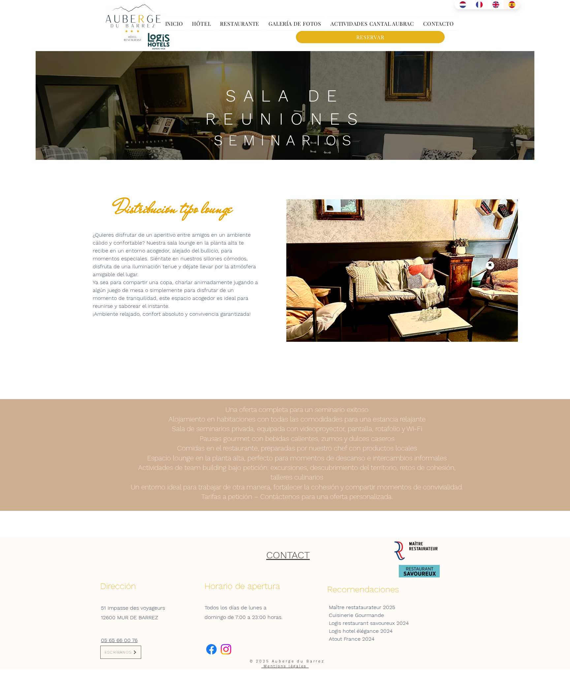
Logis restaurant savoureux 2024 (369, 623)
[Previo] (20, 295)
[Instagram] (226, 649)
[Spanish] (511, 4)
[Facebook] (211, 649)
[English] (495, 4)
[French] (479, 4)
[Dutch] (463, 4)
